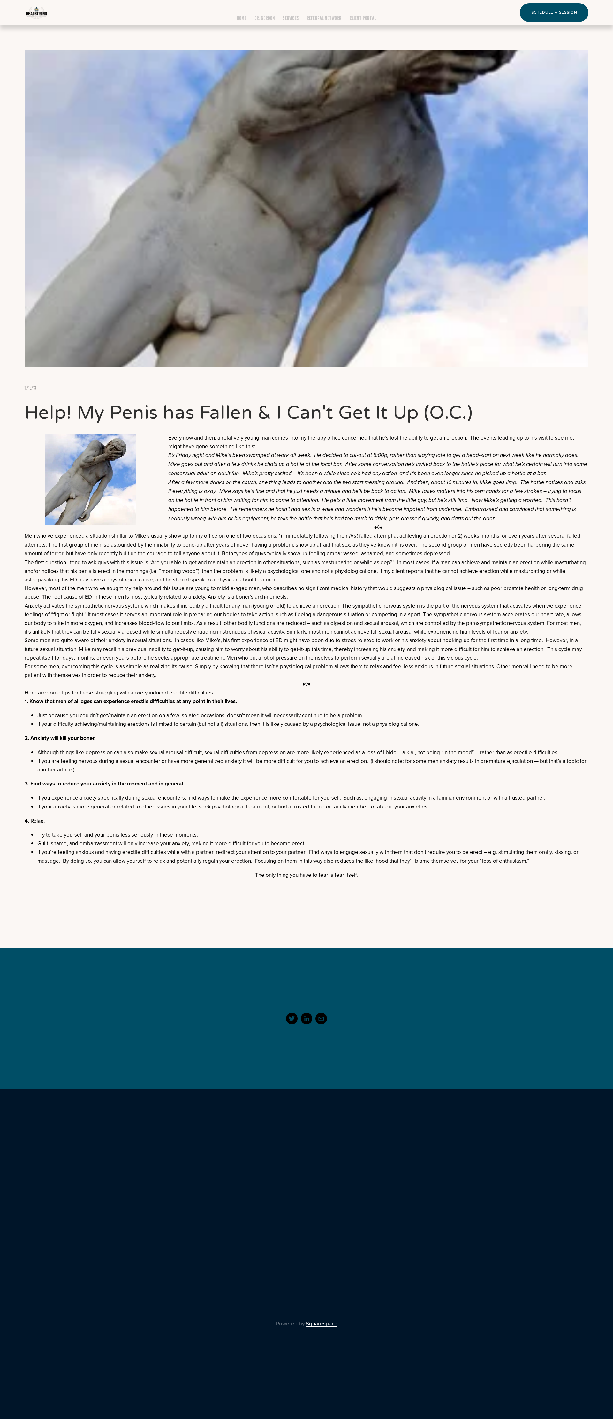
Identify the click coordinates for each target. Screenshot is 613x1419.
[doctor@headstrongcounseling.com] (321, 1018)
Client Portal (363, 18)
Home (241, 18)
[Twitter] (292, 1018)
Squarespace (321, 1323)
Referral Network (324, 18)
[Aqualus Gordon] (306, 1018)
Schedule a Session (554, 12)
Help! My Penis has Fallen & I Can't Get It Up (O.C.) (249, 413)
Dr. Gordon (264, 18)
